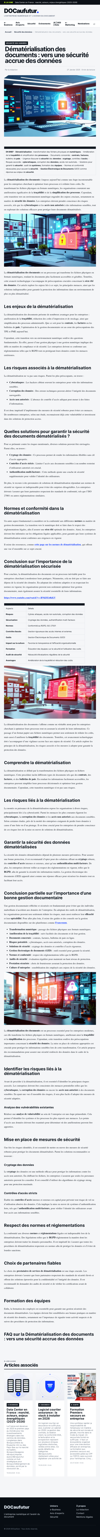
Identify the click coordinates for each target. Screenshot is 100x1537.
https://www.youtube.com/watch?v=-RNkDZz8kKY (30, 597)
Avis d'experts (20, 23)
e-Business (8, 23)
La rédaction (82, 1509)
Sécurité (31, 23)
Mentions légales (84, 1517)
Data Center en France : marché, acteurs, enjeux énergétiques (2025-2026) (46, 2)
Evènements (44, 23)
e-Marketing (70, 23)
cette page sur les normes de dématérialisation (58, 544)
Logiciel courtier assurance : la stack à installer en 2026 (49, 1414)
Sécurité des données (23, 32)
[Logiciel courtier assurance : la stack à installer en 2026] (50, 1386)
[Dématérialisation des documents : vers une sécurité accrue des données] (50, 106)
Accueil (8, 32)
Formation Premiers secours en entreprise (77, 1414)
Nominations (83, 23)
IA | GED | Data (57, 23)
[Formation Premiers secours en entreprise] (81, 1386)
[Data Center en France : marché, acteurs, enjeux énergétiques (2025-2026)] (18, 1386)
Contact (80, 1513)
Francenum (61, 922)
